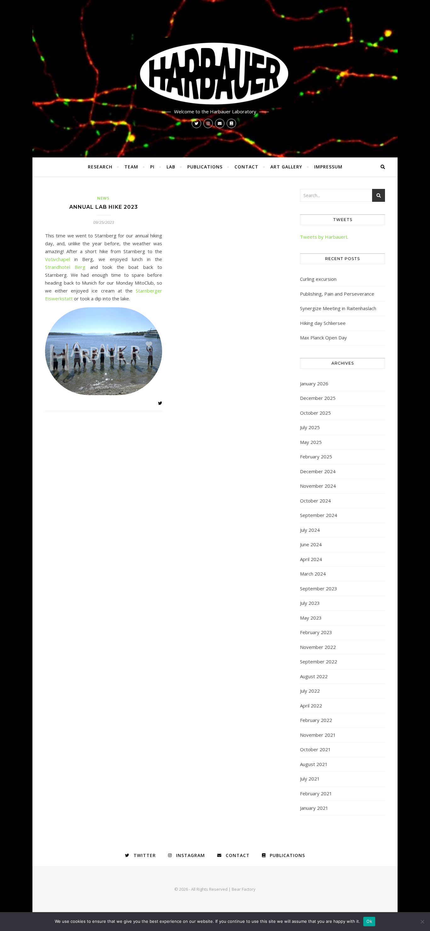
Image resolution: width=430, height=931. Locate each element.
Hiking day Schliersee (323, 323)
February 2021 (316, 793)
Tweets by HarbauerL (324, 237)
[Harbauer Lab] (215, 73)
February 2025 (316, 456)
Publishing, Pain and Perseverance (337, 294)
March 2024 (313, 574)
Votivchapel (59, 259)
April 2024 (311, 559)
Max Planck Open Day (323, 337)
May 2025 (311, 442)
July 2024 (310, 530)
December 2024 (318, 471)
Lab (171, 167)
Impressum (328, 167)
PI (152, 167)
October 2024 (315, 500)
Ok (369, 921)
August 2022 (314, 676)
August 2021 (314, 764)
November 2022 (318, 647)
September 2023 (318, 588)
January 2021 (314, 808)
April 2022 (311, 705)
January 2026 (314, 383)
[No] (422, 921)
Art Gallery (286, 167)
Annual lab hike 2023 (103, 207)
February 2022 (316, 720)
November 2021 (318, 735)
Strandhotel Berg (65, 267)
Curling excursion (318, 279)
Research (100, 167)
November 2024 (318, 486)
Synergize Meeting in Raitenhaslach (338, 308)
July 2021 (310, 778)
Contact (246, 167)
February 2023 (316, 632)
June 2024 (311, 544)
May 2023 (311, 618)
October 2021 (315, 749)
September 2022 (318, 661)
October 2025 (315, 413)
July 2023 (310, 603)
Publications (205, 167)
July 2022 (310, 691)
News (103, 198)
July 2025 (310, 427)
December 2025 (318, 398)
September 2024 (318, 515)
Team (131, 167)
